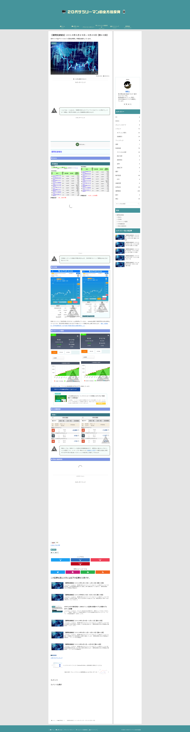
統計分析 (128, 156)
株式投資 (127, 175)
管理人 (127, 91)
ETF (57, 552)
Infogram (80, 253)
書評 (127, 171)
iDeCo (127, 121)
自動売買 (127, 183)
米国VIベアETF (91, 450)
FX (127, 117)
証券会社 (127, 187)
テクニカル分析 (128, 152)
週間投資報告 (120, 215)
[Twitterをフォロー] (58, 572)
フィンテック (127, 140)
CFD (53, 552)
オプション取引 (128, 132)
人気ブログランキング (56, 657)
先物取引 (128, 136)
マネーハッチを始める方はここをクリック (65, 389)
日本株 (119, 219)
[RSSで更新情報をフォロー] (103, 572)
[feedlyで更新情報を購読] (129, 104)
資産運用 (78, 476)
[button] (138, 204)
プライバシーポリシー (69, 729)
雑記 (127, 199)
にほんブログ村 (55, 545)
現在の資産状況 (122, 226)
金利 (128, 164)
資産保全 (128, 160)
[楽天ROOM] (73, 572)
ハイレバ (127, 128)
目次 (80, 144)
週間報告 (54, 549)
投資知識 (127, 148)
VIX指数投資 (121, 223)
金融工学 (128, 167)
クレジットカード (127, 125)
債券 (127, 144)
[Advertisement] (80, 94)
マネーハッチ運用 (122, 221)
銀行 (127, 195)
